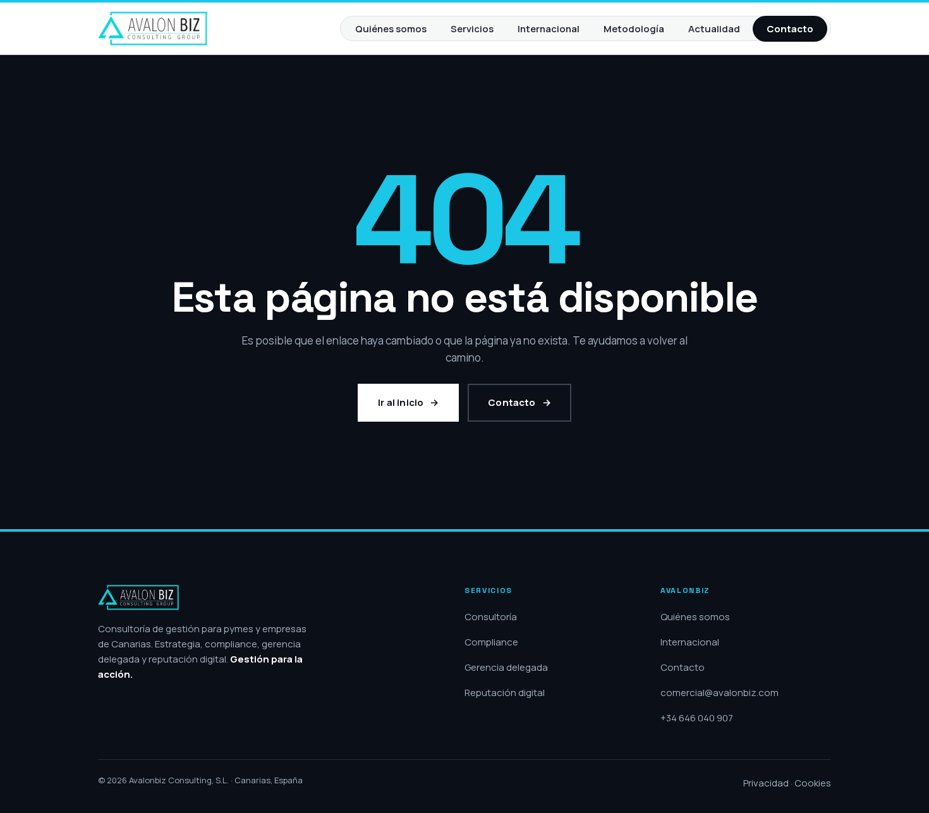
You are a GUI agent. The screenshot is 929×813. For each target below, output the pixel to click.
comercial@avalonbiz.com (719, 692)
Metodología (634, 28)
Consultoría (490, 616)
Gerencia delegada (506, 667)
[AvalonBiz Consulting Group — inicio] (152, 28)
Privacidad (766, 783)
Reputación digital (504, 692)
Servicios (472, 28)
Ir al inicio (400, 402)
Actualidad (714, 28)
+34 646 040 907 (696, 717)
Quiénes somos (391, 28)
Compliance (491, 642)
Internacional (549, 28)
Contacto (790, 28)
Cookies (812, 783)
